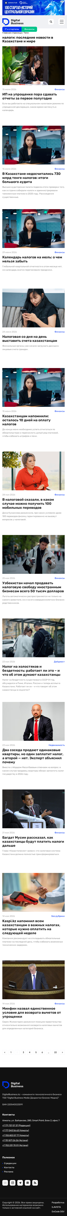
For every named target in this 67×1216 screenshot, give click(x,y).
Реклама (8, 1171)
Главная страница (12, 32)
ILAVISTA (56, 1207)
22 (55, 1052)
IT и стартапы (12, 29)
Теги (26, 32)
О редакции (10, 1163)
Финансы (29, 29)
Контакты (9, 1167)
